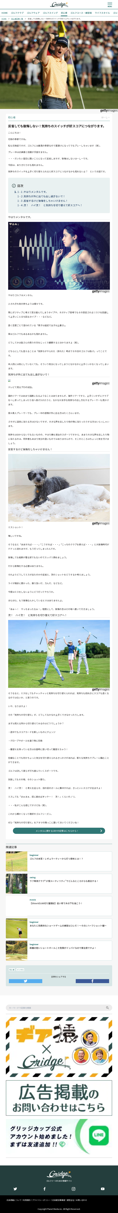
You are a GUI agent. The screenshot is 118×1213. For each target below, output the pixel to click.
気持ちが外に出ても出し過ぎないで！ (44, 196)
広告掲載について (14, 1200)
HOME (4, 19)
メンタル (20, 969)
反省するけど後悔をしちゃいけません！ (46, 201)
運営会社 (70, 1200)
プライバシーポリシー (41, 1200)
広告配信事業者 (58, 1200)
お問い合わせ (81, 1200)
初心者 (11, 969)
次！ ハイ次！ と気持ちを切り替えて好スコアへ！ (53, 205)
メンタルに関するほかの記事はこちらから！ (57, 830)
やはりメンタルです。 (36, 192)
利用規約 (26, 1200)
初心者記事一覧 (17, 19)
